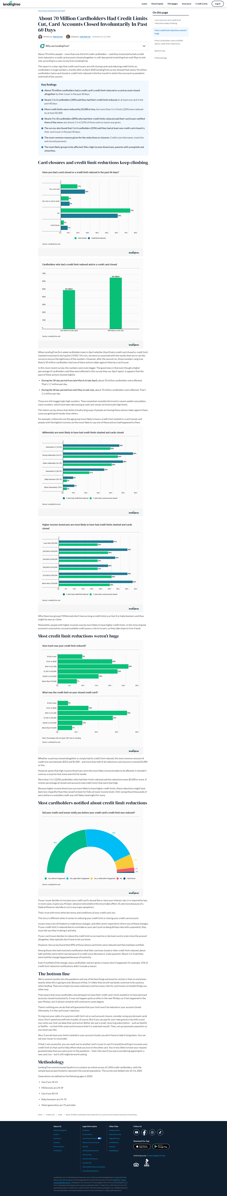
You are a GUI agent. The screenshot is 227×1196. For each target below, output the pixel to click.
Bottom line (160, 50)
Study (60, 1115)
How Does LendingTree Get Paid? (51, 11)
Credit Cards (50, 1115)
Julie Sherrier (85, 37)
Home (40, 1115)
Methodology (161, 57)
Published (101, 37)
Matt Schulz (58, 37)
